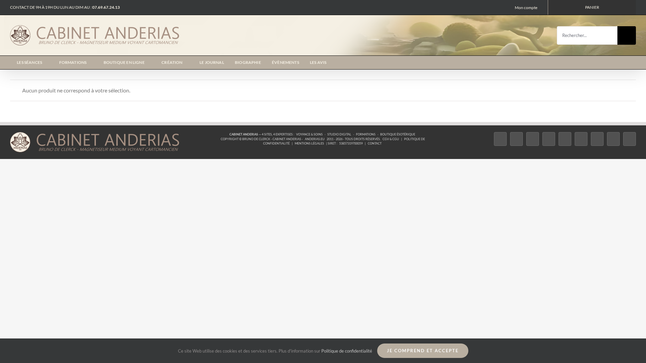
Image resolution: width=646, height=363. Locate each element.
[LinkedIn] (597, 139)
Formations (365, 134)
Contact (375, 143)
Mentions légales (309, 143)
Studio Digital (339, 134)
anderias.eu (315, 139)
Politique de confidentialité (346, 351)
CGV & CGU (391, 139)
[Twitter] (516, 139)
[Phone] (629, 139)
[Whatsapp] (613, 139)
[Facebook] (500, 139)
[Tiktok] (548, 139)
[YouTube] (581, 139)
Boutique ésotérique (397, 134)
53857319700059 (351, 143)
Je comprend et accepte (423, 350)
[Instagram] (532, 139)
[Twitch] (565, 139)
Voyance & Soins (309, 134)
